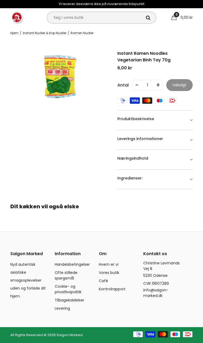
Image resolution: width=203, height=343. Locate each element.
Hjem (14, 33)
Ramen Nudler (82, 33)
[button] (182, 17)
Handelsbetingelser (72, 264)
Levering (62, 308)
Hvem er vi (108, 264)
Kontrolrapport (112, 289)
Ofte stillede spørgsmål (66, 275)
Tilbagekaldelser (69, 300)
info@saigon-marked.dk (155, 292)
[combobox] (101, 18)
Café (103, 280)
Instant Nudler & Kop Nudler (44, 33)
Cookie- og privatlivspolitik (68, 289)
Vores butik (109, 272)
